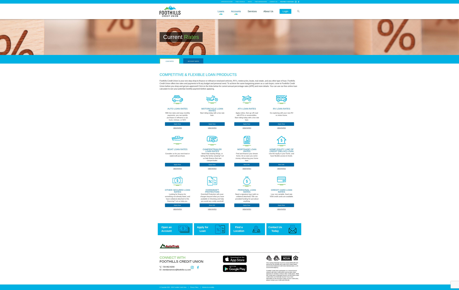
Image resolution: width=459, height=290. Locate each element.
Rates (250, 1)
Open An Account (227, 1)
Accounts (236, 11)
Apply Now (177, 124)
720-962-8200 (169, 267)
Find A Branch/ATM (261, 1)
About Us (268, 11)
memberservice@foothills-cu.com (177, 270)
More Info (247, 164)
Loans (221, 11)
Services (252, 11)
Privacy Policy (194, 287)
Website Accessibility (208, 287)
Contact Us (274, 1)
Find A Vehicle (240, 1)
